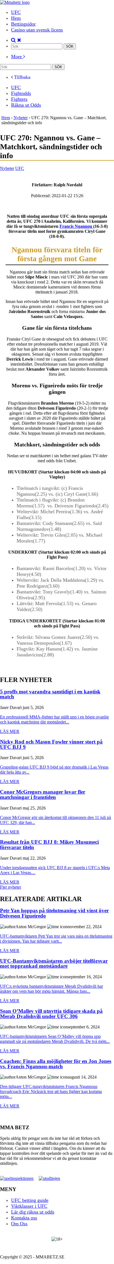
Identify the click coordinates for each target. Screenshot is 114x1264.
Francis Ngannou (76, 226)
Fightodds (21, 93)
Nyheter (7, 168)
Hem (16, 18)
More (17, 56)
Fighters (19, 99)
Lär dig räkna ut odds (32, 1212)
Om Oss (19, 1223)
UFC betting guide (29, 1200)
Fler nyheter (10, 887)
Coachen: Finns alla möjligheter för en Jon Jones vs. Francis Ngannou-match (55, 1064)
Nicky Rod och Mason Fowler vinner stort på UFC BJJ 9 (51, 744)
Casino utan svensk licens (37, 30)
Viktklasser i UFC (29, 1206)
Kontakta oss (24, 1218)
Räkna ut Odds (26, 105)
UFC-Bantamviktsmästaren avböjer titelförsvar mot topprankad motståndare (54, 964)
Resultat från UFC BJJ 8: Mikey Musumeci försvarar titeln (49, 845)
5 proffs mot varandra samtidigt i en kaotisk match (50, 694)
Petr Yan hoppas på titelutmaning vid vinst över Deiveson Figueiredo (54, 913)
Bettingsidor (23, 24)
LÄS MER (9, 731)
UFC (16, 12)
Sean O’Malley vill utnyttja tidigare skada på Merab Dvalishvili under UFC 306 (51, 1014)
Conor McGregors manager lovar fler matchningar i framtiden (42, 794)
